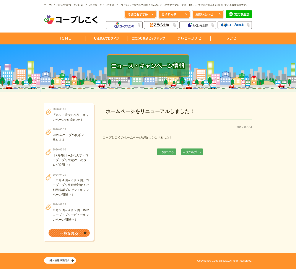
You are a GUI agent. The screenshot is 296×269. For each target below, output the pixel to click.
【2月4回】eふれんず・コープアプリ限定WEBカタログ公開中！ (70, 160)
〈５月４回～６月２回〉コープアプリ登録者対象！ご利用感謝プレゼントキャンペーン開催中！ (71, 187)
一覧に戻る (166, 152)
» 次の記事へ (192, 152)
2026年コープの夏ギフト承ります (70, 137)
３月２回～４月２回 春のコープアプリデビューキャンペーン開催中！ (71, 215)
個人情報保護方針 (59, 260)
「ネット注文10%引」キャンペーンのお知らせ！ (71, 117)
